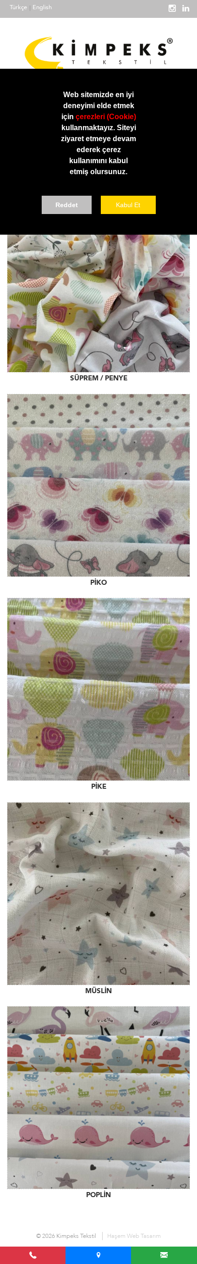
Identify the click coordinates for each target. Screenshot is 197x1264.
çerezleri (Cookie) (106, 117)
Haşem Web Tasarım (134, 1236)
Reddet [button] (66, 205)
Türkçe (18, 8)
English (42, 8)
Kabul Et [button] (128, 205)
